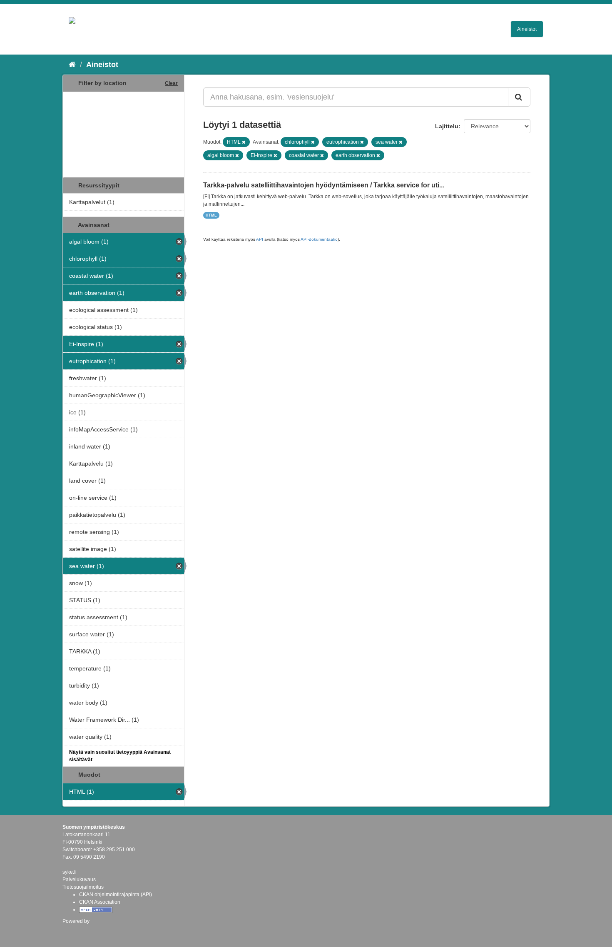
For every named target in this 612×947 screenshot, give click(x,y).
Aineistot (527, 29)
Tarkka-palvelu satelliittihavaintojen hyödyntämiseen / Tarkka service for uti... (323, 185)
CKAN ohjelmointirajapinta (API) (115, 894)
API (259, 239)
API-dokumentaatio (319, 239)
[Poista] (244, 142)
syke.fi (69, 872)
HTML (211, 215)
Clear (171, 83)
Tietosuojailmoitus (83, 887)
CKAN (76, 930)
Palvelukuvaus (79, 879)
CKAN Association (99, 902)
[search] (519, 97)
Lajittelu (446, 126)
